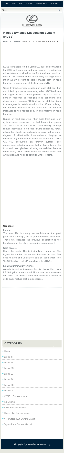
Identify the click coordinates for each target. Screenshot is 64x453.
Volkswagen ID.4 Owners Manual (19, 418)
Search (54, 4)
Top (20, 4)
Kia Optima (9, 401)
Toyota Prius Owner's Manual (18, 424)
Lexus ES (8, 362)
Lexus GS (9, 368)
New (14, 4)
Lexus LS (8, 373)
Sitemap (29, 4)
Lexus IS (8, 356)
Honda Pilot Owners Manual (17, 413)
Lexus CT (8, 390)
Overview (17, 41)
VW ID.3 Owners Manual (16, 396)
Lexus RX (8, 379)
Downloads (41, 4)
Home (6, 4)
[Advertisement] (32, 53)
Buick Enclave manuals (15, 407)
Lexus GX (7, 41)
